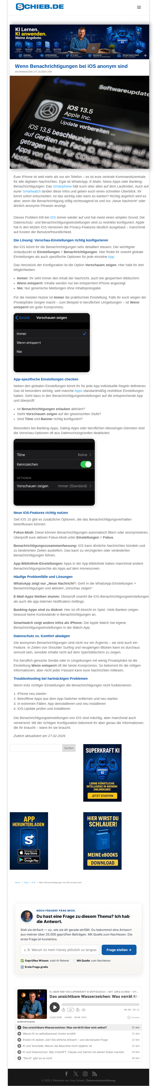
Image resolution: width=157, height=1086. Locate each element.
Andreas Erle (26, 71)
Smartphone (62, 186)
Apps (78, 391)
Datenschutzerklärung (101, 1080)
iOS (50, 71)
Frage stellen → (119, 950)
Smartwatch (32, 191)
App (111, 257)
